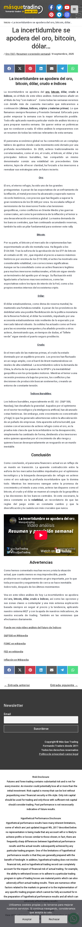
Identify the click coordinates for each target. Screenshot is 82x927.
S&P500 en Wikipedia (16, 635)
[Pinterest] (51, 14)
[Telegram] (59, 14)
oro (47, 91)
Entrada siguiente (64, 685)
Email (7, 714)
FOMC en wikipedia (15, 643)
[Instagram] (67, 14)
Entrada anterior (17, 685)
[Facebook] (51, 7)
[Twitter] (59, 7)
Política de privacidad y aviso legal (58, 754)
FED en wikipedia (13, 651)
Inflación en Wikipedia (16, 659)
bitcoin (55, 91)
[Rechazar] (77, 913)
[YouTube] (67, 7)
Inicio (7, 22)
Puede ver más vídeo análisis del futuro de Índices (32, 627)
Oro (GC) (10, 53)
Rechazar (54, 919)
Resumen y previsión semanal (33, 53)
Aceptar (27, 919)
